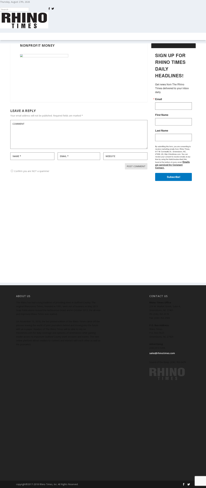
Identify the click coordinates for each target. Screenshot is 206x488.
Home (22, 36)
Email (158, 99)
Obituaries (163, 36)
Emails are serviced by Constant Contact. (172, 164)
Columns (47, 36)
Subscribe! (173, 177)
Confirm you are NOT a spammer (31, 171)
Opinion (65, 36)
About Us (145, 36)
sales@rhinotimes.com (162, 353)
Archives (103, 36)
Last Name (161, 130)
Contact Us (124, 36)
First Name (161, 115)
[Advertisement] (173, 234)
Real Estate (86, 36)
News (33, 36)
